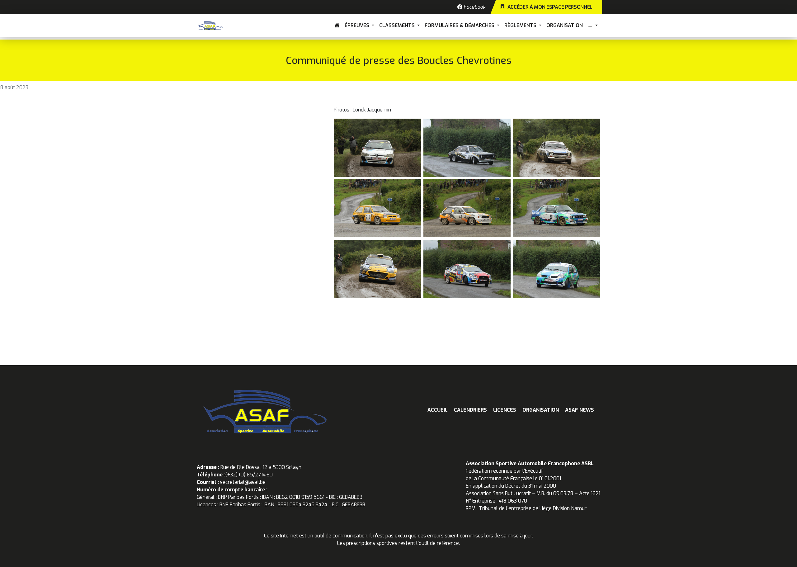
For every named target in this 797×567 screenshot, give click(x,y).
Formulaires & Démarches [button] (460, 25)
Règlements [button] (521, 25)
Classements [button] (397, 25)
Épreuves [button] (357, 25)
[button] (592, 25)
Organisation (564, 25)
